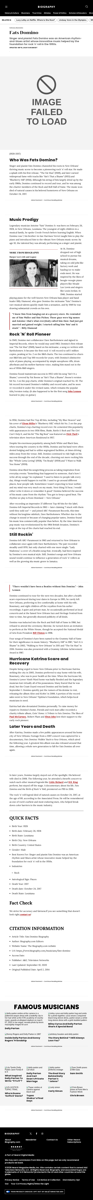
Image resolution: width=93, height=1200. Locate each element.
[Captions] (51, 284)
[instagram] (42, 1134)
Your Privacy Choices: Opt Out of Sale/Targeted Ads (37, 1192)
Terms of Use (28, 1179)
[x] (31, 1134)
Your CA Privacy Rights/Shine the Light (30, 1183)
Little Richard (56, 782)
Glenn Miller (29, 423)
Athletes (47, 13)
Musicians (25, 13)
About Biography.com (12, 1140)
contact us (25, 914)
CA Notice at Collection (48, 1179)
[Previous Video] (27, 273)
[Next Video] (40, 273)
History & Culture (12, 13)
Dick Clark (72, 434)
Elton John (50, 716)
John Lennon (74, 391)
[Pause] (33, 273)
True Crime (36, 13)
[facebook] (36, 1134)
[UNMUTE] (54, 263)
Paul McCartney (17, 716)
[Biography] (46, 7)
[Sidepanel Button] (6, 6)
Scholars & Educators (78, 13)
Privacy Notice (12, 1179)
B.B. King (73, 782)
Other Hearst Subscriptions (74, 1140)
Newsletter (31, 1139)
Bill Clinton (39, 633)
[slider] (30, 284)
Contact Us (52, 1139)
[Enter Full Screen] (55, 284)
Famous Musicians (46, 1006)
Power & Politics (59, 13)
